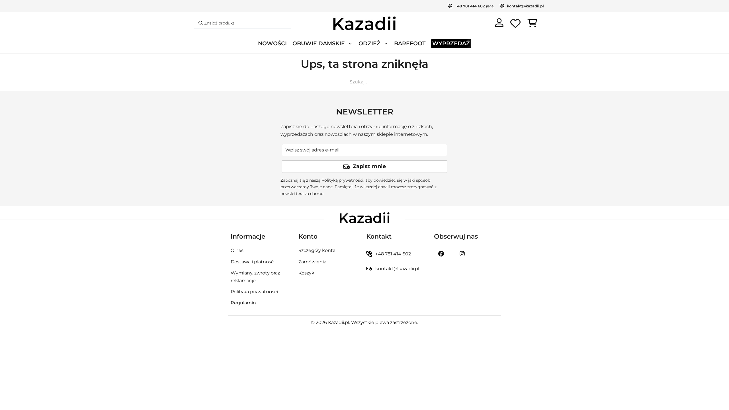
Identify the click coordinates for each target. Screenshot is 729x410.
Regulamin (243, 303)
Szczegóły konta (316, 250)
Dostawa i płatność (252, 262)
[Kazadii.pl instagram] (462, 254)
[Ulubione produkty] (515, 24)
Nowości (272, 43)
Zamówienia (312, 262)
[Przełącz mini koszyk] (532, 23)
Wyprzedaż (451, 43)
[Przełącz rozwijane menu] (350, 43)
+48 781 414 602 (470, 6)
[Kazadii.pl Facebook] (441, 254)
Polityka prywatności (254, 291)
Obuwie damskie (318, 43)
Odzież (369, 43)
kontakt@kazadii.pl (525, 6)
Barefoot (409, 43)
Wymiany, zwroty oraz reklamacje (255, 276)
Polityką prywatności (342, 180)
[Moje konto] (499, 23)
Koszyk (306, 273)
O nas (237, 250)
